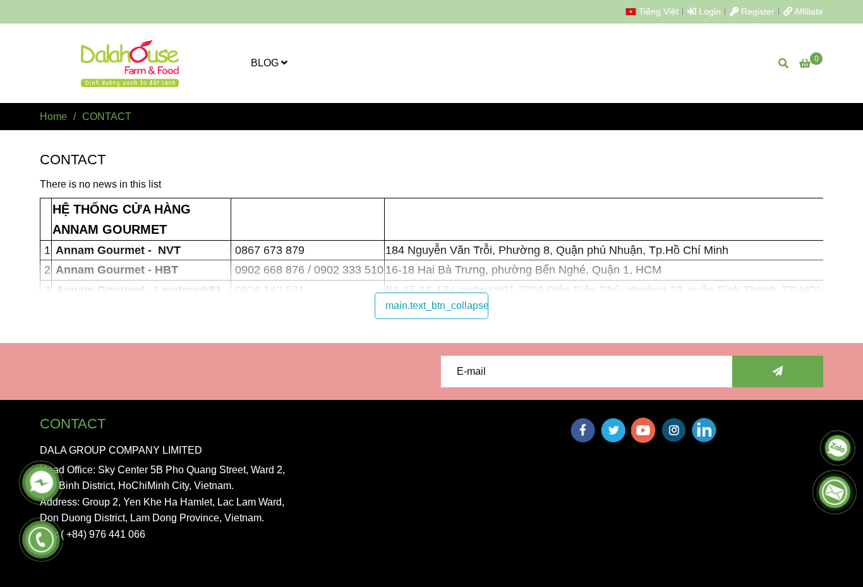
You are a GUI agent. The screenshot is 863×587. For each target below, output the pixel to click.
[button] (655, 11)
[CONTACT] (131, 63)
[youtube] (643, 430)
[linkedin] (704, 430)
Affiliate (807, 11)
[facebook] (582, 430)
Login (708, 11)
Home (53, 116)
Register (757, 11)
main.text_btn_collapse (436, 305)
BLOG (266, 62)
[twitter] (613, 430)
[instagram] (673, 430)
